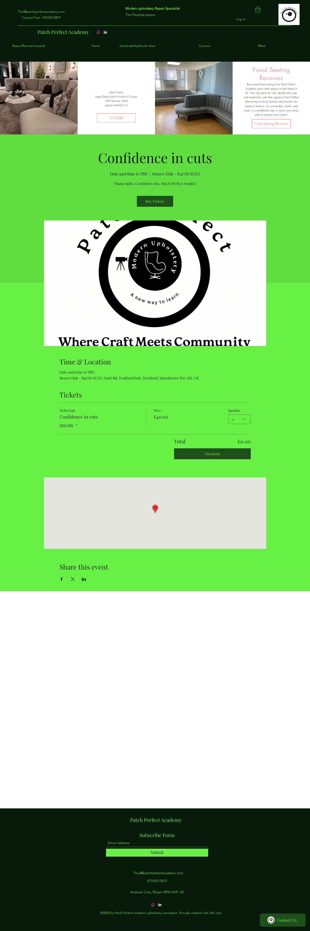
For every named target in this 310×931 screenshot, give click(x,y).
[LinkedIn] (159, 904)
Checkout (212, 453)
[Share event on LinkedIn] (84, 579)
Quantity (234, 410)
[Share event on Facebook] (61, 579)
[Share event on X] (73, 579)
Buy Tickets (155, 201)
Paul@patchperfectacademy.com (41, 12)
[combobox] (239, 419)
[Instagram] (153, 904)
